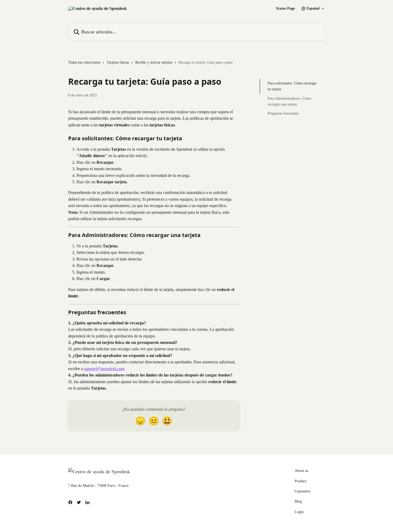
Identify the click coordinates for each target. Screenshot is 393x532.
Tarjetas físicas (118, 62)
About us (301, 471)
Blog (298, 501)
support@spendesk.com (104, 368)
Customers (302, 491)
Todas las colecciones (84, 62)
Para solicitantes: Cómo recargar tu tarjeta (292, 86)
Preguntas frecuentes (283, 113)
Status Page (285, 8)
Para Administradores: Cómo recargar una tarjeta (289, 101)
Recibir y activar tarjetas (153, 62)
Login (299, 512)
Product (300, 481)
